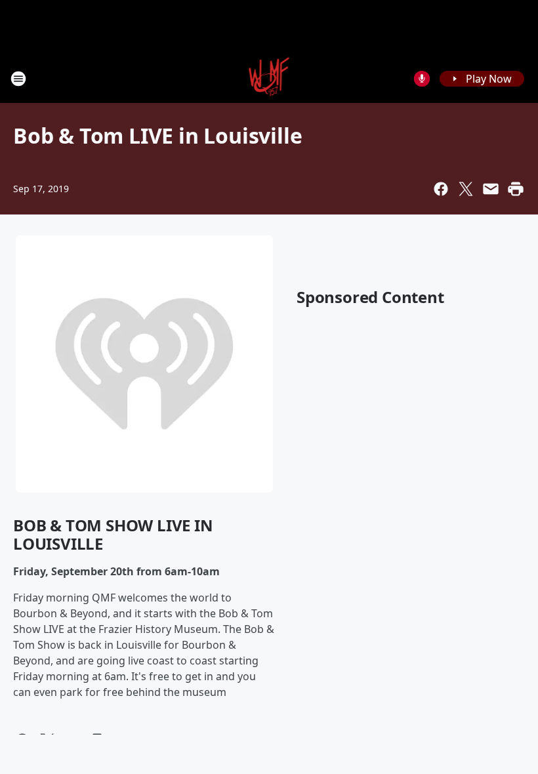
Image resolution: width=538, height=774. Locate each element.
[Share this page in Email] (491, 189)
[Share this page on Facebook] (441, 189)
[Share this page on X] (466, 189)
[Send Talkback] (422, 79)
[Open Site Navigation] (18, 79)
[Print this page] (516, 189)
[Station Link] (269, 78)
